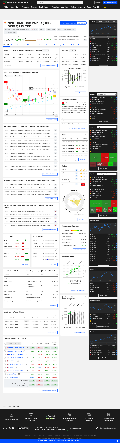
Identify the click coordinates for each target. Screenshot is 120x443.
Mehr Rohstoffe (103, 295)
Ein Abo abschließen (110, 2)
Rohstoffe (93, 269)
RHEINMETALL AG (96, 99)
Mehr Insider (53, 305)
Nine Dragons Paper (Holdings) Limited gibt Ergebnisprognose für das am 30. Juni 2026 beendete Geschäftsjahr (69, 39)
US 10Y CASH (95, 348)
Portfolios (55, 7)
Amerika (107, 21)
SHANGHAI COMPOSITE (98, 54)
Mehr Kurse (25, 264)
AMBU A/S (94, 198)
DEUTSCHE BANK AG (97, 132)
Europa (100, 21)
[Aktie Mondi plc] (16, 368)
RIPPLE (94, 323)
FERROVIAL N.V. (96, 193)
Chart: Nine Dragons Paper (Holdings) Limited (21, 72)
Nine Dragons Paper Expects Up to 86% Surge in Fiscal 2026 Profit (27, 211)
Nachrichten (15, 7)
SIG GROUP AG (12, 361)
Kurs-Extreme (38, 236)
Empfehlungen (44, 7)
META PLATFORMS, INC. (98, 104)
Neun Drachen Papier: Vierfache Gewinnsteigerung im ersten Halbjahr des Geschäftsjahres (30, 166)
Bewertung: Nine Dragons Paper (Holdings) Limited (23, 50)
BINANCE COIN (96, 321)
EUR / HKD (93, 256)
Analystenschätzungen (70, 226)
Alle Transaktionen (52, 332)
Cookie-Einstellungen (39, 435)
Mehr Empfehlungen (51, 198)
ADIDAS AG (95, 149)
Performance (9, 236)
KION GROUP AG (96, 181)
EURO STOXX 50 (96, 45)
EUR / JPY (93, 260)
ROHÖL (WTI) (93, 285)
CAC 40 (94, 43)
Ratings (73, 45)
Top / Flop (96, 7)
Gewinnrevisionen (68, 256)
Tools (89, 7)
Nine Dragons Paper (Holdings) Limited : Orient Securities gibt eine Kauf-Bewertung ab (30, 194)
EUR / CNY (93, 254)
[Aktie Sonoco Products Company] (27, 364)
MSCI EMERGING (96, 58)
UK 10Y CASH (95, 354)
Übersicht (6, 45)
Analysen (25, 7)
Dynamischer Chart (52, 119)
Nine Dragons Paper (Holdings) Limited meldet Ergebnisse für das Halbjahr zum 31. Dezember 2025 (30, 159)
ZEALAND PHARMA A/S (98, 189)
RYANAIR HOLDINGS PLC (98, 101)
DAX (93, 36)
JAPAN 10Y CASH (96, 350)
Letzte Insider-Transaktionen (14, 312)
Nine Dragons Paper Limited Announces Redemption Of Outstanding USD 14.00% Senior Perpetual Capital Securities (30, 221)
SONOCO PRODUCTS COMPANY (16, 364)
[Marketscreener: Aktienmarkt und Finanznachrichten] (15, 2)
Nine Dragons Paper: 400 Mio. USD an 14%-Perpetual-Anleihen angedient (29, 140)
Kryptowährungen (95, 300)
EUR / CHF (93, 239)
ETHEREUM (95, 316)
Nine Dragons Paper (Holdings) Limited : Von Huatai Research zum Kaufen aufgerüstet (30, 156)
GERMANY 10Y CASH (97, 346)
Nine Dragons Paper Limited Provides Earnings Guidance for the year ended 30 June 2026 (30, 214)
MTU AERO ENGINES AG (98, 136)
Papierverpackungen (81, 121)
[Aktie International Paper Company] (27, 358)
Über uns (49, 435)
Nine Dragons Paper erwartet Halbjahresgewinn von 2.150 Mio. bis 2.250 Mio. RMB (30, 169)
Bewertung (57, 45)
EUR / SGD (93, 258)
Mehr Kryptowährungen (103, 326)
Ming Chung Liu (8, 278)
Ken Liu (6, 285)
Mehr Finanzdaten (80, 93)
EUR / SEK (93, 243)
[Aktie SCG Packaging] (19, 377)
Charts (18, 45)
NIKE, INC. (94, 116)
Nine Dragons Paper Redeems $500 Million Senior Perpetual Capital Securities (30, 218)
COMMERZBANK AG (97, 134)
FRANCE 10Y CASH (97, 352)
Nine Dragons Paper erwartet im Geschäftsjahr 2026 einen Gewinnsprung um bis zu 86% (69, 36)
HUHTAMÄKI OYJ (12, 374)
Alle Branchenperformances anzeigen (47, 390)
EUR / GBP (93, 236)
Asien (113, 21)
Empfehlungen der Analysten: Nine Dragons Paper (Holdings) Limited (29, 180)
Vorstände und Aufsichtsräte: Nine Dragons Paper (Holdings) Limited (29, 271)
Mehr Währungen (103, 264)
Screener (81, 7)
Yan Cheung (7, 294)
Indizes (93, 21)
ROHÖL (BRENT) (94, 287)
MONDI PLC (11, 367)
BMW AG (94, 107)
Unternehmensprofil (69, 99)
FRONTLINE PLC (96, 195)
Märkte (6, 7)
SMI (93, 41)
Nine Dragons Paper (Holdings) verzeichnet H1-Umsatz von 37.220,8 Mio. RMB (30, 163)
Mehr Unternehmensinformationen (76, 128)
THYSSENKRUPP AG (97, 177)
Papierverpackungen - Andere (15, 339)
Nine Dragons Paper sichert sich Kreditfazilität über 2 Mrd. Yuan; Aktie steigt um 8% (30, 150)
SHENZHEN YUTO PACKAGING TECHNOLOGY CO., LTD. (16, 370)
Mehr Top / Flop (103, 168)
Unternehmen (38, 45)
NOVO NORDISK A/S (97, 111)
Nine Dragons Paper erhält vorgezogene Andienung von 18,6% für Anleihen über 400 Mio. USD (30, 143)
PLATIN (92, 292)
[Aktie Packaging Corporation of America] (27, 354)
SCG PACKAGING (13, 377)
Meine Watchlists (103, 121)
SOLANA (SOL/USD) (97, 319)
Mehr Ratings (82, 219)
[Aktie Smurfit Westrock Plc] (24, 351)
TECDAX (94, 39)
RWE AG (94, 142)
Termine (34, 7)
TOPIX (93, 56)
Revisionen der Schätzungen (78, 290)
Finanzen (49, 45)
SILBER (92, 289)
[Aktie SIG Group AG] (18, 361)
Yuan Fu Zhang (8, 281)
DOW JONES (95, 49)
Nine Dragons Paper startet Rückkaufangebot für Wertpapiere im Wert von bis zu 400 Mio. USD (30, 146)
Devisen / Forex (94, 220)
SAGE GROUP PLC (97, 191)
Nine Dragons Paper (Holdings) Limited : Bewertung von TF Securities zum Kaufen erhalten (30, 188)
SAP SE (94, 118)
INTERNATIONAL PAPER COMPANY (16, 357)
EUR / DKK (93, 247)
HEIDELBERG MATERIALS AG (99, 130)
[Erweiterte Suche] (81, 2)
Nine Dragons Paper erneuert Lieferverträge (21, 153)
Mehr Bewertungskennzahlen (49, 65)
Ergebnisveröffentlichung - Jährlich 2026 (82, 124)
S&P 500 (94, 47)
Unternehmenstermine (79, 332)
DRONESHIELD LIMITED (98, 97)
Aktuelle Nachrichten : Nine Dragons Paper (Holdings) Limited (27, 126)
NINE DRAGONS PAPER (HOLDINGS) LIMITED (16, 348)
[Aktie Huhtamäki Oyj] (19, 374)
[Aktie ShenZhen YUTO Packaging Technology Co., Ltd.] (27, 371)
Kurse (13, 45)
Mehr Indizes (103, 64)
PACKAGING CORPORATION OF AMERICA (16, 354)
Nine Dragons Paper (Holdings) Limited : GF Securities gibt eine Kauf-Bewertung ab (30, 191)
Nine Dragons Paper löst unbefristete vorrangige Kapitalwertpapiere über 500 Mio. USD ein (30, 136)
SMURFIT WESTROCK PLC (15, 351)
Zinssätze (92, 332)
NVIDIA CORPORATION (98, 114)
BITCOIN (94, 314)
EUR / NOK (93, 245)
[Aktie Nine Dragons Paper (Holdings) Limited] (27, 348)
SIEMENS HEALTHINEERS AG (100, 144)
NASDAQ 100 (95, 52)
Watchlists (64, 7)
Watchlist (92, 94)
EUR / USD (93, 234)
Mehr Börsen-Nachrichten (50, 174)
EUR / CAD (93, 249)
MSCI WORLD (95, 60)
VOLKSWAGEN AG (97, 146)
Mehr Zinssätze (103, 358)
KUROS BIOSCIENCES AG (99, 109)
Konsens (66, 45)
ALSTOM (94, 183)
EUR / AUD (93, 252)
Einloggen (98, 2)
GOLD (91, 283)
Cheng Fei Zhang (8, 301)
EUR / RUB (93, 241)
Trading (73, 7)
